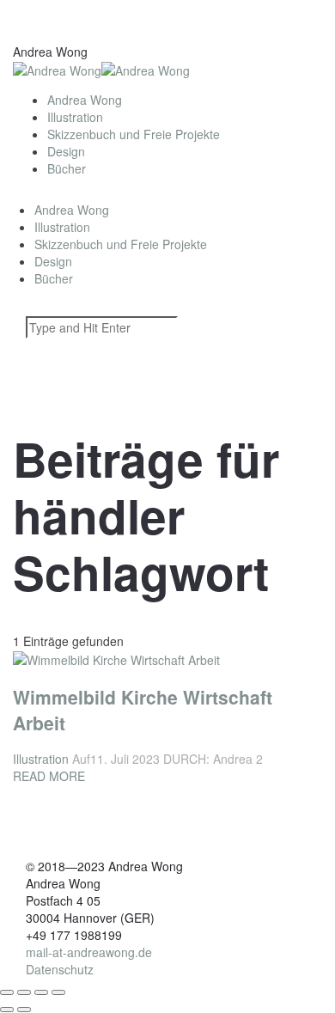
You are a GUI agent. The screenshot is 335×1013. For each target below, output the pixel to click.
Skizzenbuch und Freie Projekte (133, 134)
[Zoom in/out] (58, 992)
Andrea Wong (84, 99)
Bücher (66, 168)
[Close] (7, 992)
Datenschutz (60, 969)
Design (66, 151)
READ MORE (49, 775)
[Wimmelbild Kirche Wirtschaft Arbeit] (116, 503)
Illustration (75, 116)
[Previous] (7, 1009)
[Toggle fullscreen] (41, 992)
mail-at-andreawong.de (89, 952)
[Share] (24, 992)
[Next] (24, 1009)
